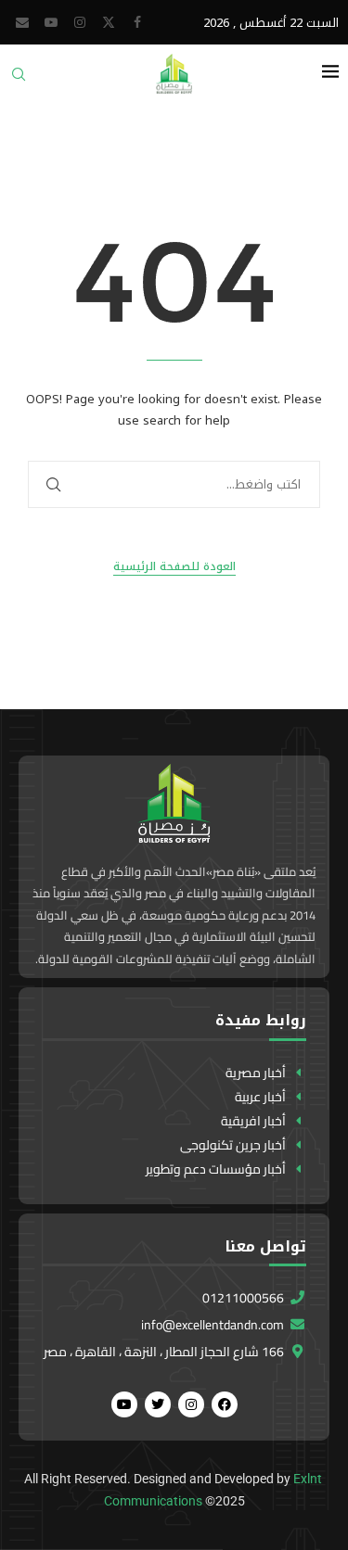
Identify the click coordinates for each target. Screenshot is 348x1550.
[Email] (22, 22)
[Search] (18, 80)
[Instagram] (80, 22)
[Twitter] (109, 22)
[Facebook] (137, 22)
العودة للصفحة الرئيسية (174, 567)
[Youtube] (51, 22)
